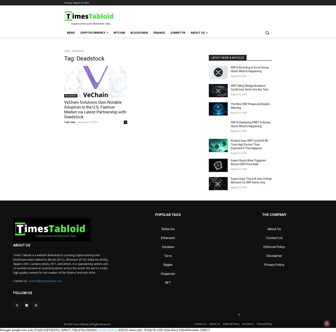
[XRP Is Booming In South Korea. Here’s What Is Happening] (218, 72)
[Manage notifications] (327, 323)
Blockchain (70, 95)
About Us (274, 229)
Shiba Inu (168, 229)
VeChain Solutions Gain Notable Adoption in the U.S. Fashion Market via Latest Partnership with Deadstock (95, 109)
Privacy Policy (274, 265)
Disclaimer (274, 256)
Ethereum (168, 238)
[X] (36, 305)
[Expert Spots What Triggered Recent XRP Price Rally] (218, 165)
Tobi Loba (69, 122)
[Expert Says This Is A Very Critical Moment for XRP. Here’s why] (218, 183)
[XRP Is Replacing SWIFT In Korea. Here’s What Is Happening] (218, 127)
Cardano (168, 247)
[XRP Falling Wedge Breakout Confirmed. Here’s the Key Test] (218, 90)
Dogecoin (168, 274)
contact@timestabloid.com (45, 281)
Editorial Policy (274, 247)
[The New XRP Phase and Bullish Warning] (218, 109)
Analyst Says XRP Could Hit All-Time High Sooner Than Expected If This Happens (250, 144)
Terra (168, 256)
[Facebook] (17, 305)
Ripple (168, 265)
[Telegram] (26, 305)
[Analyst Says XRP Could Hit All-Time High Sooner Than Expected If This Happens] (218, 145)
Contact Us (274, 238)
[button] (267, 32)
